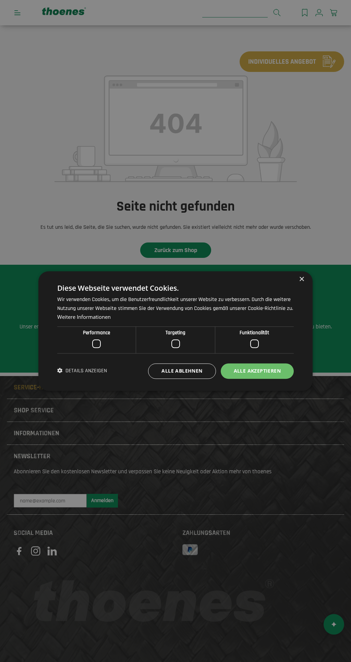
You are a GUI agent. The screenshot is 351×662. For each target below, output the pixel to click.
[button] (82, 371)
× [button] (301, 279)
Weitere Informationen (84, 316)
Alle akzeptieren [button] (257, 370)
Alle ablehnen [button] (181, 370)
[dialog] (175, 331)
